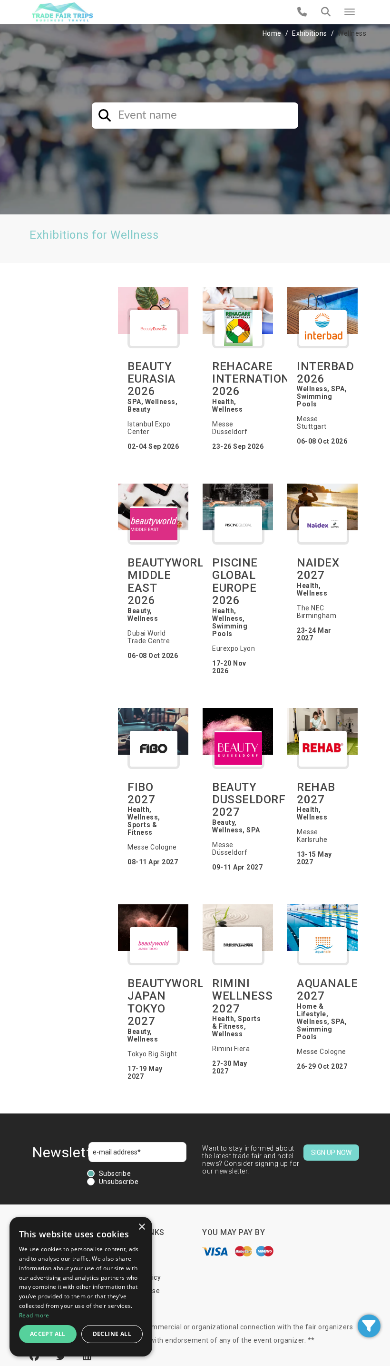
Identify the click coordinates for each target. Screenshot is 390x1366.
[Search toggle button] (326, 12)
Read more (34, 1315)
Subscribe (115, 1173)
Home (272, 33)
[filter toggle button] (369, 1326)
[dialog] (81, 1286)
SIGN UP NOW (331, 1152)
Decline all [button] (112, 1334)
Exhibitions (309, 33)
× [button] (141, 1227)
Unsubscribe (119, 1181)
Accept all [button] (48, 1334)
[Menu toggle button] (350, 12)
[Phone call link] (302, 12)
